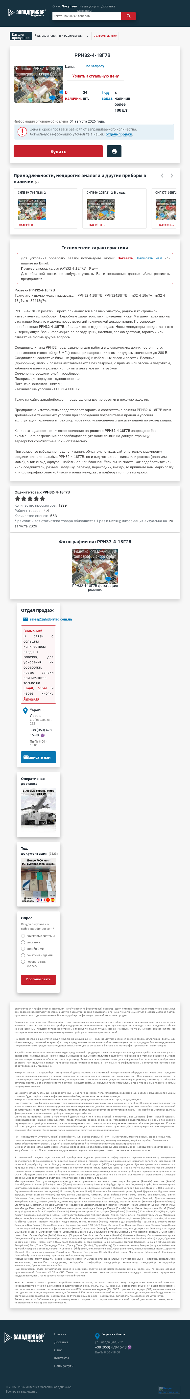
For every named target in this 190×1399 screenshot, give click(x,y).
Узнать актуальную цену (95, 76)
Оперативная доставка (33, 781)
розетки (110, 399)
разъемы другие (105, 35)
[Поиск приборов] (128, 16)
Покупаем (69, 6)
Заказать (31, 698)
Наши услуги (89, 6)
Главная (60, 1334)
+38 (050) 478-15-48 (111, 1347)
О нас (56, 6)
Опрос (26, 917)
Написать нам (38, 757)
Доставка (108, 6)
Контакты (84, 10)
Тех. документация (39, 851)
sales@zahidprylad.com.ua (51, 619)
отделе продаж (119, 134)
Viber (42, 688)
